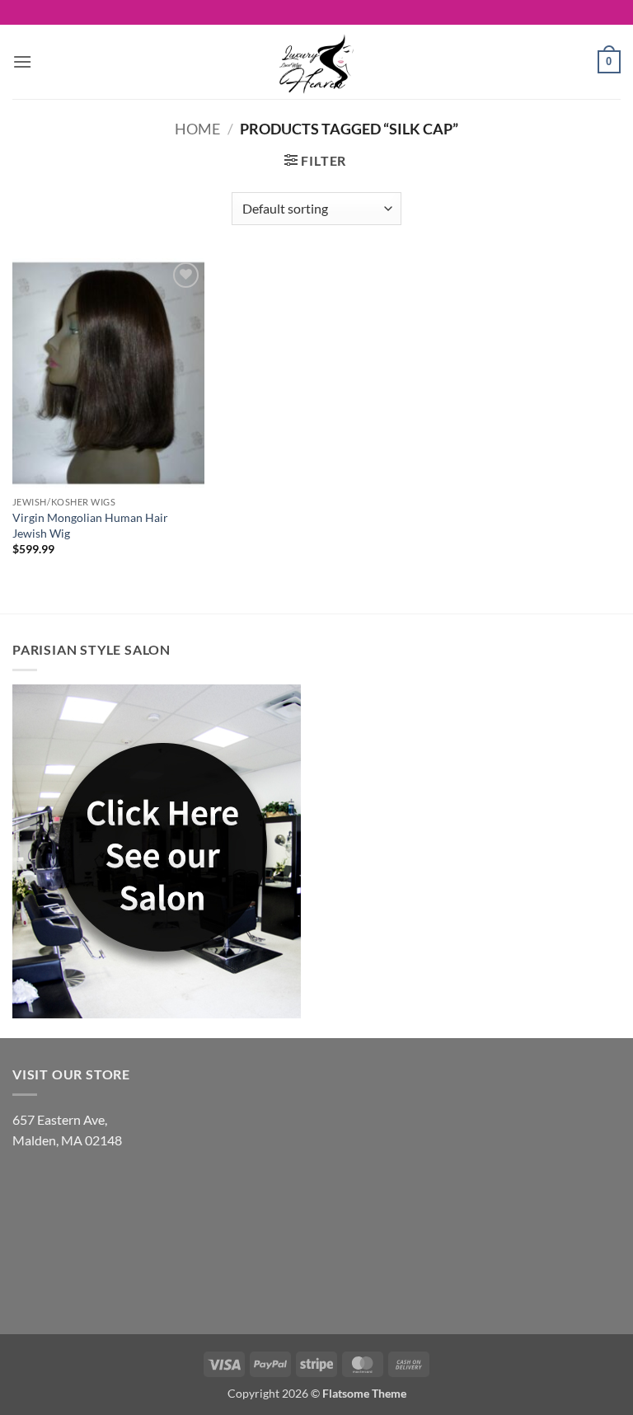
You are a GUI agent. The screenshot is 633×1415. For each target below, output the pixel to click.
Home (197, 129)
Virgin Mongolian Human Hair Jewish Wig (90, 525)
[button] (22, 61)
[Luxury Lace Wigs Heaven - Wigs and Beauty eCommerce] (316, 62)
